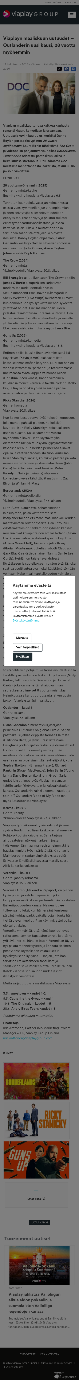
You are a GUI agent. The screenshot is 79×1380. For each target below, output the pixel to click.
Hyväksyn (22, 656)
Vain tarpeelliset (27, 647)
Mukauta (22, 637)
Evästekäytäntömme (26, 620)
